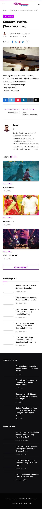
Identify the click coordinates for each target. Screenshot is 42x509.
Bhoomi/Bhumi (13, 112)
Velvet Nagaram (10, 255)
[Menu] (3, 3)
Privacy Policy (17, 503)
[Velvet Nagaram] (21, 239)
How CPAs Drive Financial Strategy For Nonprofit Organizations (26, 448)
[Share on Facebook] (12, 42)
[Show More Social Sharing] (27, 42)
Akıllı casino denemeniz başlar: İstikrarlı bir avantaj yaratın (27, 368)
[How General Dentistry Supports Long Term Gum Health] (8, 463)
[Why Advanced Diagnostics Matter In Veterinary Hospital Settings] (8, 312)
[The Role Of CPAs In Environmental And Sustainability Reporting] (8, 340)
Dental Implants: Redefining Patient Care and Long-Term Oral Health (27, 434)
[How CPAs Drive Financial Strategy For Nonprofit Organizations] (8, 449)
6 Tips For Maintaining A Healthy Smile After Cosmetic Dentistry (26, 325)
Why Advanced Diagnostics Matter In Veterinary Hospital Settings (27, 311)
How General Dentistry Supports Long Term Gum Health (26, 462)
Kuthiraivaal (8, 187)
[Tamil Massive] (21, 4)
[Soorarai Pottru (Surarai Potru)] (21, 59)
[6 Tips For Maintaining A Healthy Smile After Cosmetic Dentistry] (8, 326)
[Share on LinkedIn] (23, 42)
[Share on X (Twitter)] (16, 42)
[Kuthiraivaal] (21, 171)
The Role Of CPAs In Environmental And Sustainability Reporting (26, 339)
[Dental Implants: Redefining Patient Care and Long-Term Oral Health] (8, 435)
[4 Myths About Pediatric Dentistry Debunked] (8, 288)
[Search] (38, 3)
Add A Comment (21, 267)
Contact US (28, 503)
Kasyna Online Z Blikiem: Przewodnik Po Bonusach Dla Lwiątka (26, 396)
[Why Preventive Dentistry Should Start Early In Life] (8, 300)
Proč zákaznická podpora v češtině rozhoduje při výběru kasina (27, 382)
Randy (12, 33)
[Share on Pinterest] (19, 42)
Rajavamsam (8, 221)
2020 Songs (8, 16)
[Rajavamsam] (21, 205)
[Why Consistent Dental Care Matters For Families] (8, 477)
